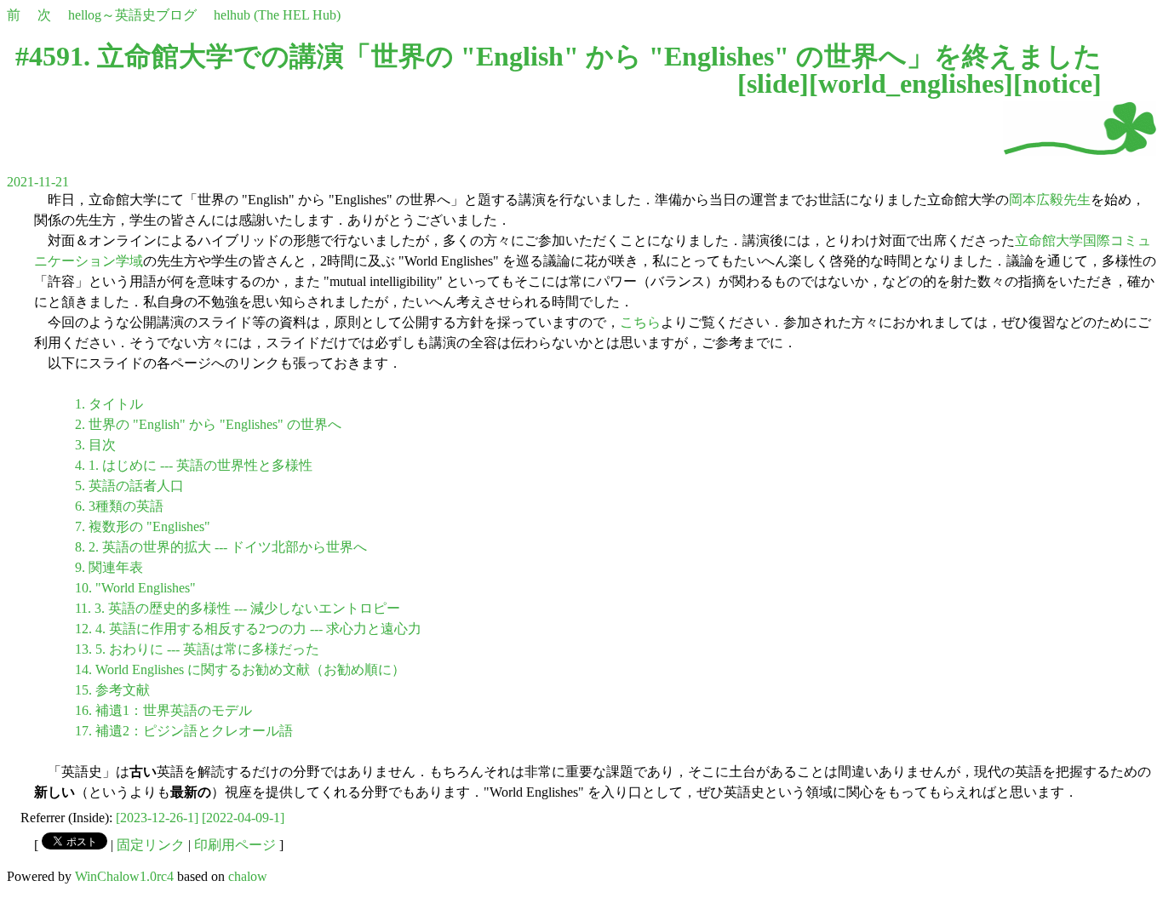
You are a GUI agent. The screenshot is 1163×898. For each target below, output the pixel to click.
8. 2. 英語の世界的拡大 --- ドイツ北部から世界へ (221, 547)
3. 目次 (95, 445)
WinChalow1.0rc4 (124, 876)
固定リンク (151, 845)
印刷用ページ (235, 845)
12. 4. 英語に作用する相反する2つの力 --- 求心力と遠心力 (248, 628)
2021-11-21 (38, 181)
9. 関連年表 (109, 567)
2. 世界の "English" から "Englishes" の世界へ (208, 424)
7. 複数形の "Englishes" (142, 526)
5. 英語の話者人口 (129, 485)
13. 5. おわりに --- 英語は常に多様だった (197, 649)
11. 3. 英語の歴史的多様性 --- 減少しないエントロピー (237, 608)
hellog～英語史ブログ (132, 15)
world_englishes (911, 83)
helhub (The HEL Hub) (277, 15)
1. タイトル (109, 404)
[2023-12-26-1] (157, 817)
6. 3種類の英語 (119, 506)
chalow (247, 876)
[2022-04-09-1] (243, 817)
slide (773, 83)
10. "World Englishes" (135, 588)
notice (1057, 83)
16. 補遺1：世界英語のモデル (163, 710)
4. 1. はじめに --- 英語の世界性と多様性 (193, 465)
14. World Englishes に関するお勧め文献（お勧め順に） (240, 669)
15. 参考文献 (112, 690)
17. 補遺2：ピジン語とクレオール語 (184, 731)
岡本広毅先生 (1050, 199)
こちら (640, 322)
